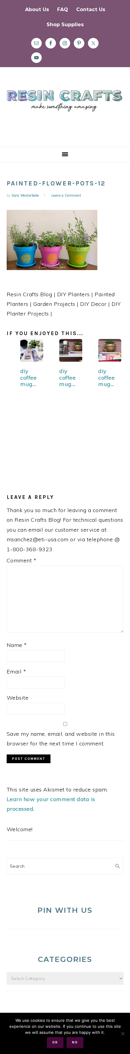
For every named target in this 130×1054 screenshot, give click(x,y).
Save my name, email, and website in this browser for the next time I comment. (61, 738)
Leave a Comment (66, 195)
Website (18, 697)
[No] (122, 1034)
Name (17, 645)
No (75, 1042)
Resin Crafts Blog (65, 112)
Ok (55, 1042)
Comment (22, 560)
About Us (37, 9)
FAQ (62, 9)
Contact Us (90, 9)
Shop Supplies (65, 24)
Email (16, 671)
